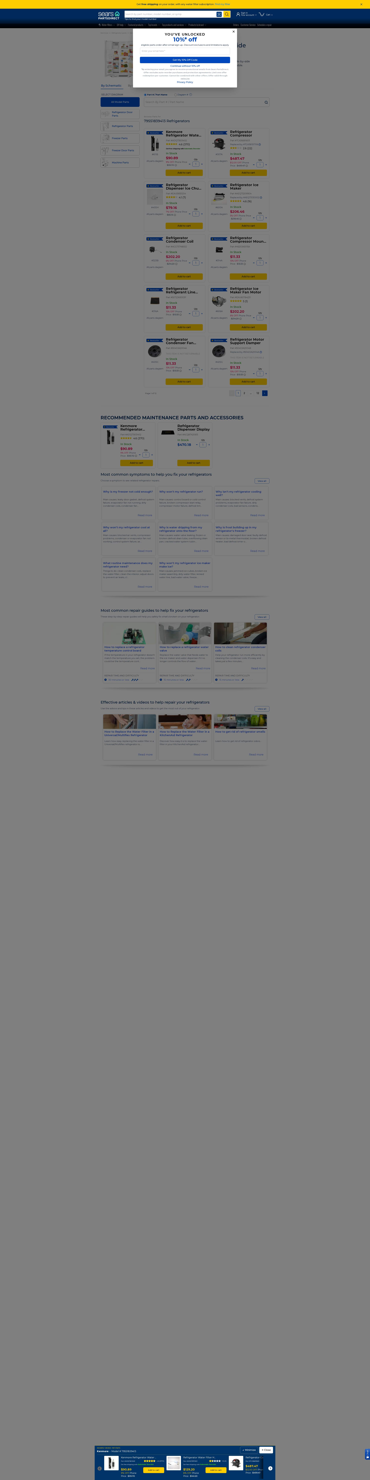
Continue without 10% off (185, 66)
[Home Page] (110, 15)
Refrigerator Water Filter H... (199, 1457)
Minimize (249, 1450)
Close (266, 1450)
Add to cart (153, 1470)
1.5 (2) (224, 1461)
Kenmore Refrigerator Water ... (138, 1457)
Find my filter (222, 4)
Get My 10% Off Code (185, 60)
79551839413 (129, 1451)
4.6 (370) (160, 1461)
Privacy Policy (185, 82)
